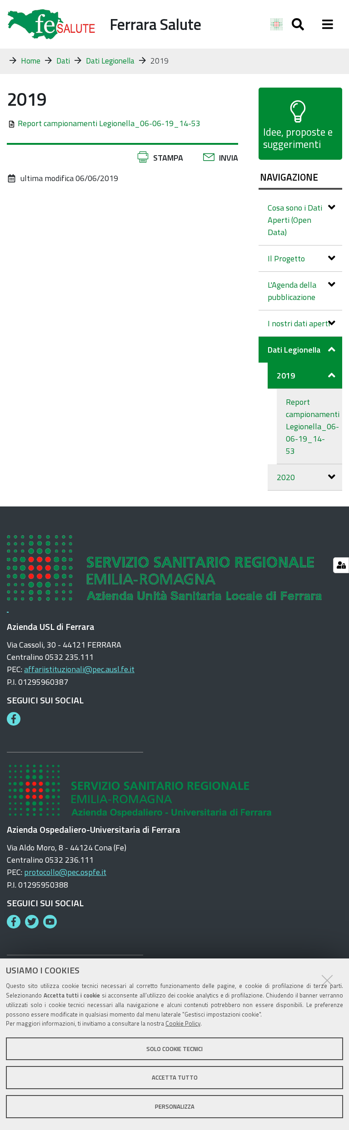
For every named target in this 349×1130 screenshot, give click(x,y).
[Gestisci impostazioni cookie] (341, 565)
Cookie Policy (182, 1023)
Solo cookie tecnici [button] (174, 1048)
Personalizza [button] (174, 1106)
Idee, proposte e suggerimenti (298, 138)
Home (30, 61)
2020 (286, 477)
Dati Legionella (110, 61)
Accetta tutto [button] (175, 1077)
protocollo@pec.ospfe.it (65, 872)
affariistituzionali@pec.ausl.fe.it (79, 669)
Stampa (168, 158)
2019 (286, 375)
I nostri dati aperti (299, 323)
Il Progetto (286, 258)
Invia (228, 158)
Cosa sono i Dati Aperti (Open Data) (295, 219)
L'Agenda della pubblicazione (292, 291)
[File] (12, 123)
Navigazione (289, 177)
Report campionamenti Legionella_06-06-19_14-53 (109, 123)
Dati (63, 61)
